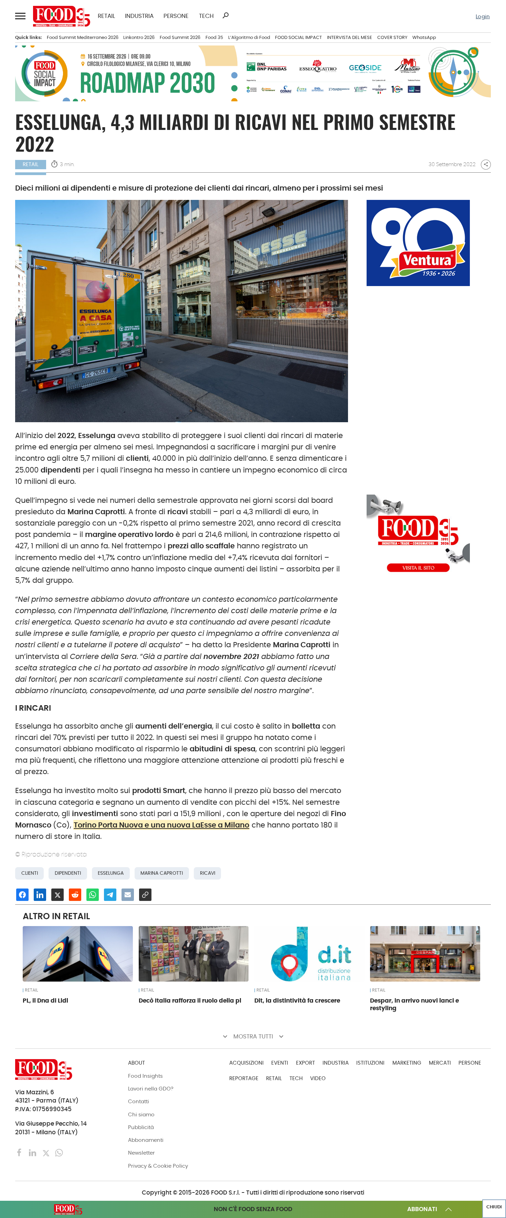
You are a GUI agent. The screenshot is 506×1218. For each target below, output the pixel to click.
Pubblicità (141, 1127)
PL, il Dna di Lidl (45, 1000)
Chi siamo (141, 1114)
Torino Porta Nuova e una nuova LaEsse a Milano (161, 825)
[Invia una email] (128, 895)
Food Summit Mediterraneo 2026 (82, 37)
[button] (20, 16)
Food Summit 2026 (180, 37)
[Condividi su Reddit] (75, 895)
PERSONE (176, 16)
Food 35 (214, 37)
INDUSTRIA (139, 16)
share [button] (485, 164)
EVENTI (279, 1062)
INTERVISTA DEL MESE (349, 37)
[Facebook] (20, 1152)
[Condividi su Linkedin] (40, 895)
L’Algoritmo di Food (249, 37)
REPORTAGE (244, 1078)
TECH (206, 16)
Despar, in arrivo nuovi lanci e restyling (414, 1004)
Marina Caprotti (161, 873)
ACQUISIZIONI (246, 1062)
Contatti (138, 1101)
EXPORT (305, 1062)
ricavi (207, 873)
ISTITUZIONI (370, 1062)
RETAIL (106, 16)
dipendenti (68, 873)
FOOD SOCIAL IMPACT (298, 37)
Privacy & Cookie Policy (158, 1165)
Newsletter (141, 1152)
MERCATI (440, 1062)
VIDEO (318, 1078)
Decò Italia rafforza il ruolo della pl (190, 1000)
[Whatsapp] (59, 1152)
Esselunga (111, 873)
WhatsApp (424, 37)
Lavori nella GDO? (150, 1088)
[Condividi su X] (57, 895)
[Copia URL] (145, 895)
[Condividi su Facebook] (22, 895)
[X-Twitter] (47, 1152)
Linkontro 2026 (139, 37)
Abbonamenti (146, 1140)
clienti (29, 873)
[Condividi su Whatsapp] (92, 895)
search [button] (225, 15)
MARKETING (406, 1062)
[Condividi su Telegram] (110, 895)
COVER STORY (392, 37)
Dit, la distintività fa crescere (297, 1000)
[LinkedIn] (33, 1152)
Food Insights (145, 1075)
